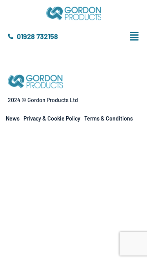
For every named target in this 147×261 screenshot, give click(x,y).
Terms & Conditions (108, 118)
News (13, 118)
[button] (140, 36)
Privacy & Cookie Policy (52, 118)
